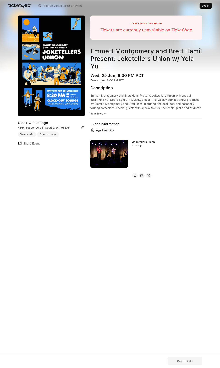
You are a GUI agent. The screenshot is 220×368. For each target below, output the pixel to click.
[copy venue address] (82, 128)
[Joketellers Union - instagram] (142, 175)
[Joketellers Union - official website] (135, 175)
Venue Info (27, 134)
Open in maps (48, 134)
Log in (205, 5)
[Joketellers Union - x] (148, 175)
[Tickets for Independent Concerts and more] (19, 5)
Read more (96, 113)
